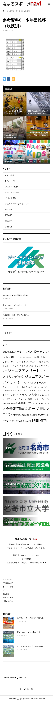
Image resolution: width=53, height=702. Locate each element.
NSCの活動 (9, 175)
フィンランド (12, 395)
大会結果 (8, 227)
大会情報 (8, 221)
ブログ (5, 590)
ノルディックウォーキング (36, 387)
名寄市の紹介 (8, 583)
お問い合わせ (8, 601)
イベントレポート (12, 192)
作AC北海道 (11, 403)
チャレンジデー (9, 387)
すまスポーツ (27, 357)
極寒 (27, 415)
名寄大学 (34, 403)
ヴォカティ (45, 399)
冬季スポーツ (23, 403)
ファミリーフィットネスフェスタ (26, 390)
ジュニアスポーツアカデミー (17, 204)
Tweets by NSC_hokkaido (14, 677)
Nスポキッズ (19, 351)
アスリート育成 (36, 362)
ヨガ (6, 399)
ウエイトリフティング (22, 366)
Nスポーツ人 (10, 181)
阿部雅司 (39, 420)
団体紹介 (8, 215)
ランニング (13, 399)
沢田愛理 (33, 415)
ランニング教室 (25, 399)
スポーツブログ (42, 382)
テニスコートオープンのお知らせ (16, 315)
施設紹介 (6, 594)
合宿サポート (8, 597)
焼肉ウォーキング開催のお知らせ (16, 295)
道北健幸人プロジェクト (22, 421)
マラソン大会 (27, 394)
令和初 (5, 403)
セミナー (8, 209)
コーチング (35, 366)
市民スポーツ (27, 408)
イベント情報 (10, 198)
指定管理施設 (19, 415)
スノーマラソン (29, 383)
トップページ (8, 579)
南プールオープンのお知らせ (14, 305)
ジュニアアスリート (23, 371)
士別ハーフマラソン (44, 403)
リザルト (36, 399)
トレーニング (22, 387)
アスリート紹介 (11, 187)
